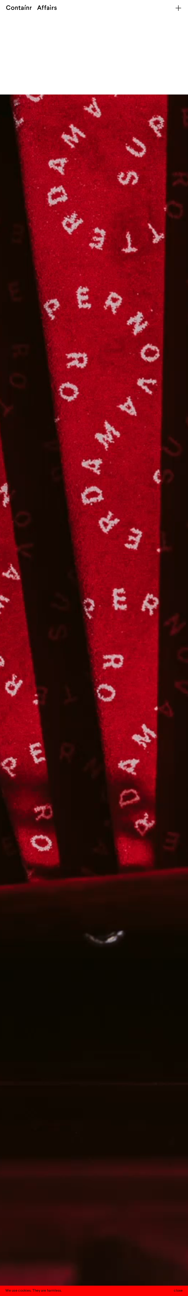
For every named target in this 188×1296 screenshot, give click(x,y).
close (178, 1291)
